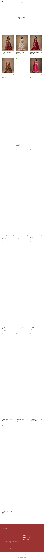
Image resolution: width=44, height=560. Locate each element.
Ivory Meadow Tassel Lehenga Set (20, 53)
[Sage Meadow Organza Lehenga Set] (22, 283)
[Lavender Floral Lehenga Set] (8, 191)
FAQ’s (24, 531)
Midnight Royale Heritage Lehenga (7, 511)
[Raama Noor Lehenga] (22, 375)
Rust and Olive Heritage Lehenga (6, 75)
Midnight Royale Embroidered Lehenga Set (35, 420)
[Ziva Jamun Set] (36, 191)
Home (3, 33)
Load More (22, 519)
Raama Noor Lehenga (20, 419)
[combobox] (34, 33)
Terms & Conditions (26, 537)
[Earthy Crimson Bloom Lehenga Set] (8, 43)
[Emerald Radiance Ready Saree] (8, 375)
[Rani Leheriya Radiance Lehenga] (22, 100)
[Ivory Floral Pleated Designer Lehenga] (22, 191)
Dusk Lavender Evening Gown (6, 328)
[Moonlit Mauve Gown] (36, 283)
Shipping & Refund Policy (28, 535)
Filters (28, 33)
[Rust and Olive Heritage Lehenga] (8, 65)
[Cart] (41, 1)
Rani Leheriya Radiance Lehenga (20, 145)
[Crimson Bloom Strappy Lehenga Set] (36, 43)
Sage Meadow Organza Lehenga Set (20, 328)
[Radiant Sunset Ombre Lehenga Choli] (36, 65)
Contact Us (4, 533)
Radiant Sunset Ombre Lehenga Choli (34, 75)
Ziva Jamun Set (32, 236)
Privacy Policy (25, 533)
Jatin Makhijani (24, 558)
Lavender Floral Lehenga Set (7, 236)
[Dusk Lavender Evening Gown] (8, 283)
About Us (4, 531)
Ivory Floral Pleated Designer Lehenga (19, 236)
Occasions (7, 33)
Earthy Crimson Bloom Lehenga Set (6, 53)
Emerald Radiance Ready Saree (7, 420)
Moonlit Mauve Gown (34, 327)
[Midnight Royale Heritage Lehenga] (8, 467)
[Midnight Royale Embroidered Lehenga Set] (36, 375)
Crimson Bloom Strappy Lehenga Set (34, 53)
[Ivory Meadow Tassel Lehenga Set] (22, 43)
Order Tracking (26, 539)
